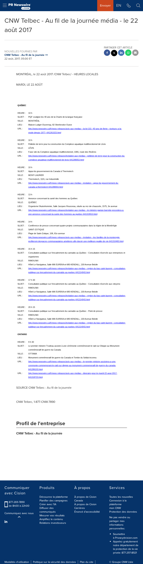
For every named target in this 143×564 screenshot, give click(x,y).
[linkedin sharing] (121, 53)
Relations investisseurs (52, 523)
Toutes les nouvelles (121, 497)
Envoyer (105, 5)
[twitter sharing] (114, 53)
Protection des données (123, 512)
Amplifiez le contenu (51, 519)
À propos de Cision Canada (85, 499)
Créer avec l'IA (47, 504)
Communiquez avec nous (19, 513)
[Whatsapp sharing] (128, 53)
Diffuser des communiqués (47, 510)
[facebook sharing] (107, 53)
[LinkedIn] (6, 522)
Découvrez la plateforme (53, 497)
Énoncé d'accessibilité (87, 512)
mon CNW (115, 508)
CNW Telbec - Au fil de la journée (39, 433)
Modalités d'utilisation (16, 562)
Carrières (79, 508)
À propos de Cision (85, 504)
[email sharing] (135, 53)
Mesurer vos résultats (52, 515)
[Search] (138, 5)
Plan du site (86, 562)
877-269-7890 (17, 502)
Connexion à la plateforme (117, 502)
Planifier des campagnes (53, 501)
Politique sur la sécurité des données (54, 562)
